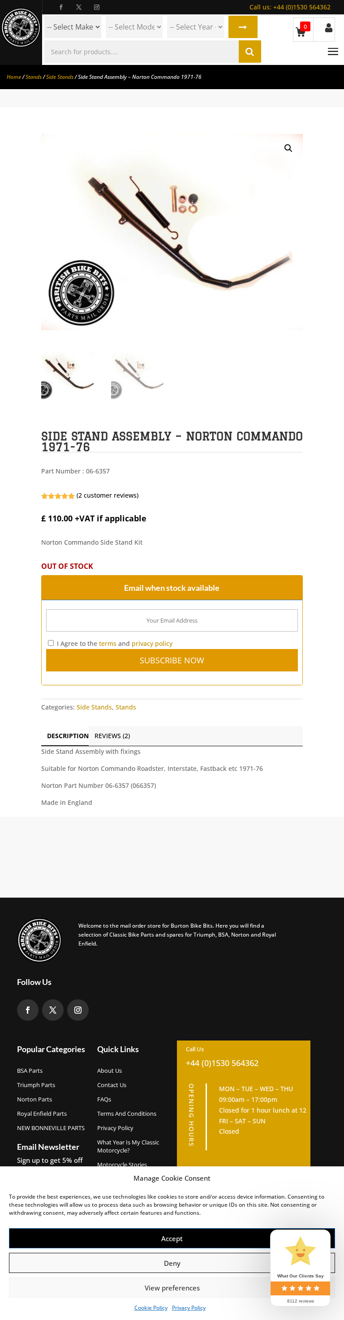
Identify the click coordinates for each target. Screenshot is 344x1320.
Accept (172, 1238)
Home (14, 77)
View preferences (172, 1287)
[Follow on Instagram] (97, 7)
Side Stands (59, 77)
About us (109, 1070)
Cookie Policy (151, 1307)
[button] (288, 148)
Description (68, 735)
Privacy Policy (189, 1307)
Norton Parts (34, 1099)
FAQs (104, 1099)
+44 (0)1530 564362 (290, 7)
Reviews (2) (112, 735)
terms (107, 643)
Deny (172, 1263)
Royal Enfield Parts (42, 1113)
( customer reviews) (107, 495)
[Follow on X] (79, 7)
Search (243, 27)
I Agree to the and (113, 643)
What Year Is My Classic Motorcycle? (128, 1146)
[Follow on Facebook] (61, 7)
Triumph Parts (36, 1085)
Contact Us (111, 1085)
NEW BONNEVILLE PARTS (51, 1128)
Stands (34, 77)
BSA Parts (30, 1070)
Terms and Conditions (126, 1113)
